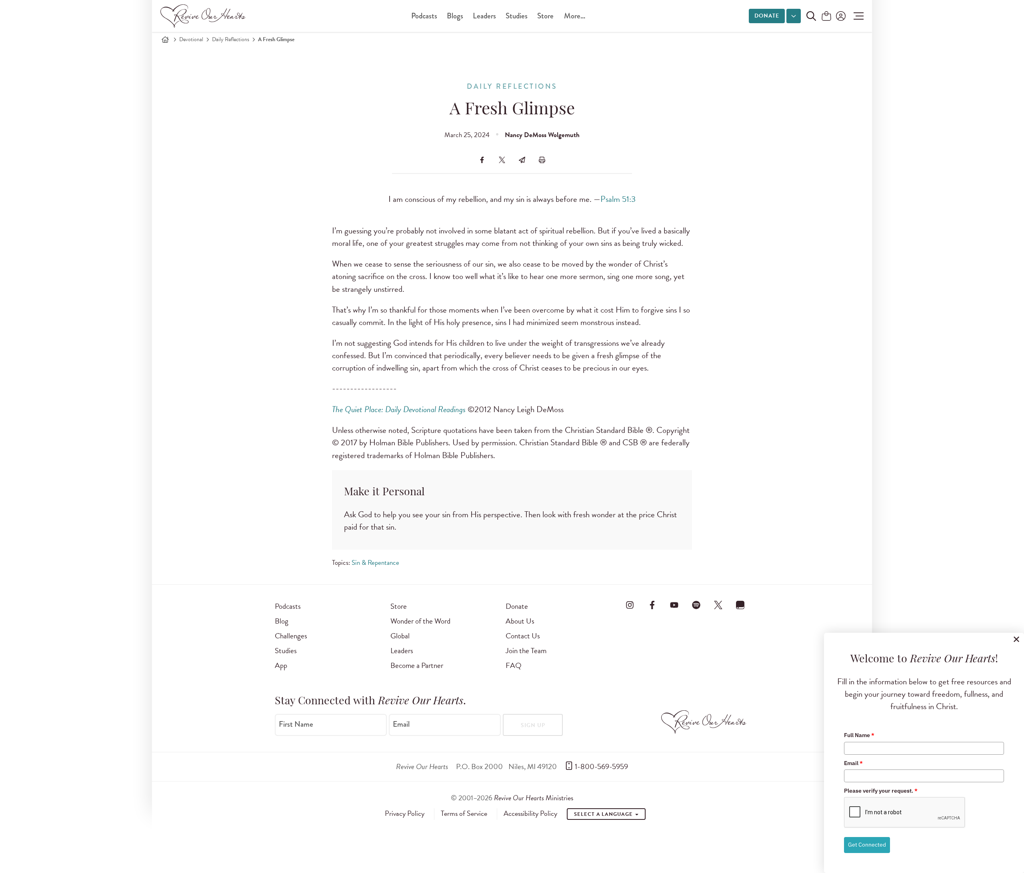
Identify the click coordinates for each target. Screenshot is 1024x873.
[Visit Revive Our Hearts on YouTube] (674, 605)
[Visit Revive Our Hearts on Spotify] (696, 605)
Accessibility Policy (530, 813)
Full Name (859, 735)
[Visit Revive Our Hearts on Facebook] (652, 605)
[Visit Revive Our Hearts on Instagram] (630, 605)
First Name (296, 724)
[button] (857, 16)
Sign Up (533, 725)
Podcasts (424, 15)
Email (401, 724)
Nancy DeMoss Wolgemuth (542, 135)
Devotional (191, 39)
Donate (766, 16)
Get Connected (867, 844)
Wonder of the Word (420, 621)
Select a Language (604, 814)
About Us (520, 621)
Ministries (533, 797)
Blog (281, 621)
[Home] (165, 39)
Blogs (455, 15)
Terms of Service (464, 813)
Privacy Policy (404, 813)
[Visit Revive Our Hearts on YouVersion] (740, 605)
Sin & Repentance (375, 563)
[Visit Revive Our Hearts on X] (718, 605)
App (281, 665)
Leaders (484, 15)
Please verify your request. (881, 790)
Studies (517, 15)
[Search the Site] (811, 16)
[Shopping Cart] (826, 16)
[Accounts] (840, 16)
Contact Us (523, 636)
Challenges (291, 636)
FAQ (514, 665)
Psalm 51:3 (618, 199)
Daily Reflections (230, 39)
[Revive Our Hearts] (204, 16)
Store (545, 15)
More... (574, 15)
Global (400, 636)
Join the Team (526, 650)
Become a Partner (416, 665)
